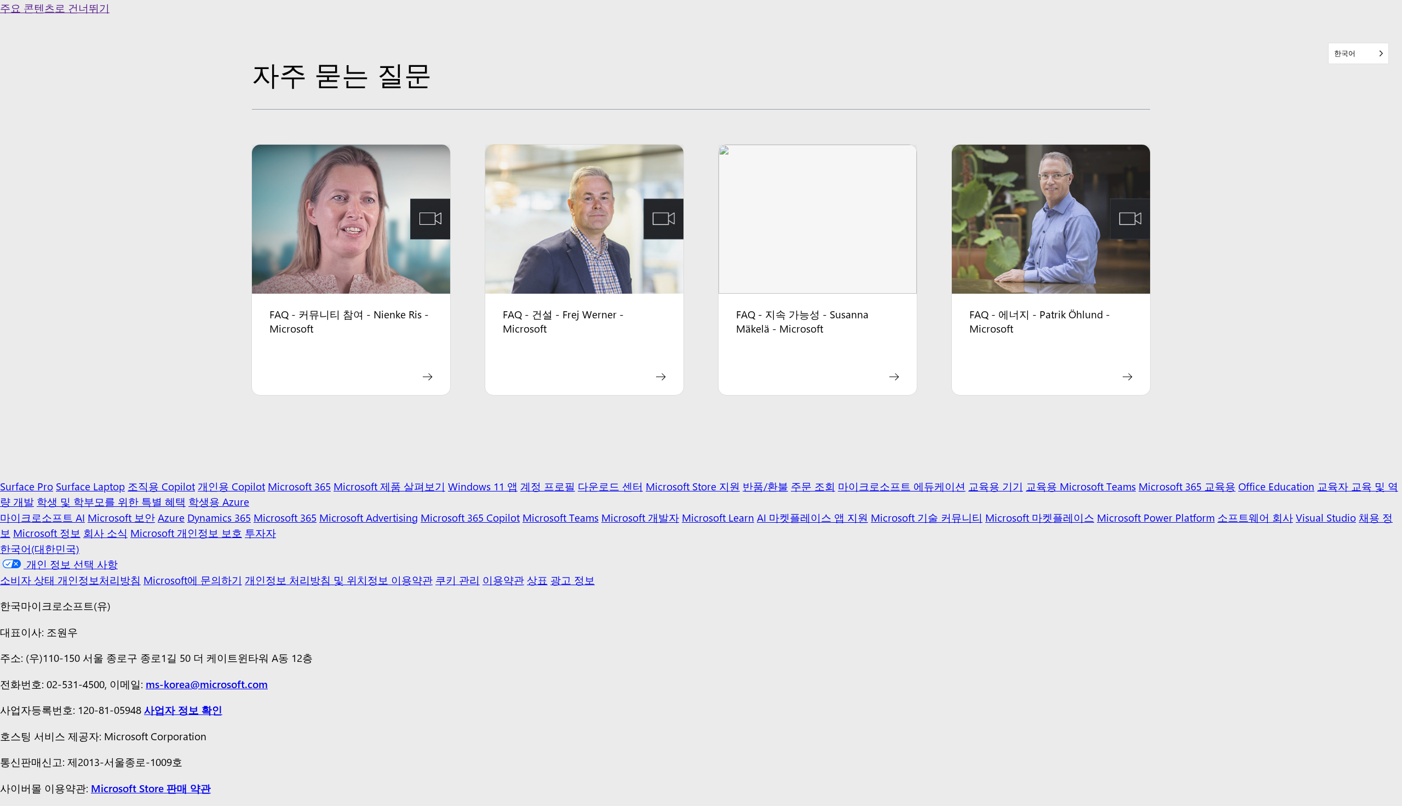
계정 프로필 (547, 486)
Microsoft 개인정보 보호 (186, 532)
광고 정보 (572, 580)
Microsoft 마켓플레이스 (1039, 517)
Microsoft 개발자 (640, 517)
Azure (171, 517)
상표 (537, 580)
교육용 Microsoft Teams (1081, 486)
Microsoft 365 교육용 (1187, 486)
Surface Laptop (90, 486)
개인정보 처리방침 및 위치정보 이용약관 (339, 580)
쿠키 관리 (457, 580)
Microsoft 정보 (47, 532)
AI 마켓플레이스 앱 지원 (812, 517)
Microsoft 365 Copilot (470, 517)
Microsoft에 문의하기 (192, 580)
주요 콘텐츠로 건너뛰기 (55, 8)
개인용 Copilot (231, 486)
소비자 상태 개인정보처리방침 (70, 580)
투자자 (260, 532)
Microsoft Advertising (368, 517)
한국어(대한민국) (39, 548)
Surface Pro (26, 486)
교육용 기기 (995, 486)
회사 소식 (105, 532)
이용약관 (503, 580)
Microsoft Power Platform (1156, 517)
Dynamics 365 (219, 517)
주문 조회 (813, 486)
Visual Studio (1326, 517)
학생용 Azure (218, 501)
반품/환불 (765, 486)
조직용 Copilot (161, 486)
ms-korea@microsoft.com (207, 684)
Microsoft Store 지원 (693, 486)
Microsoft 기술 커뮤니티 (926, 517)
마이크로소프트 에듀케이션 (902, 486)
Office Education (1276, 486)
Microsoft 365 (299, 486)
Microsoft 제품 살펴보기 (389, 486)
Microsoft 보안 (121, 517)
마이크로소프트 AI (42, 517)
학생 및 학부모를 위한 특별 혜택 (111, 501)
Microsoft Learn (718, 517)
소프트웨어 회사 (1255, 517)
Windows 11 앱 (483, 486)
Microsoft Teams (560, 517)
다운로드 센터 (610, 486)
